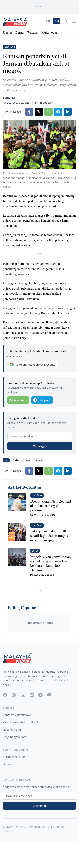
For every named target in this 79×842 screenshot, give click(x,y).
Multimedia (49, 32)
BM (56, 21)
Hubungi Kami (12, 729)
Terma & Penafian (14, 757)
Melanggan (40, 446)
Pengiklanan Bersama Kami (20, 722)
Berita (19, 32)
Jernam (38, 460)
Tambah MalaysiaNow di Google (35, 364)
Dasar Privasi (11, 764)
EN (48, 21)
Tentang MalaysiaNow (17, 715)
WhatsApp (20, 400)
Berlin (15, 460)
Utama (7, 32)
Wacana (32, 32)
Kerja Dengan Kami (15, 737)
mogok (26, 460)
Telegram (44, 400)
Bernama (9, 97)
